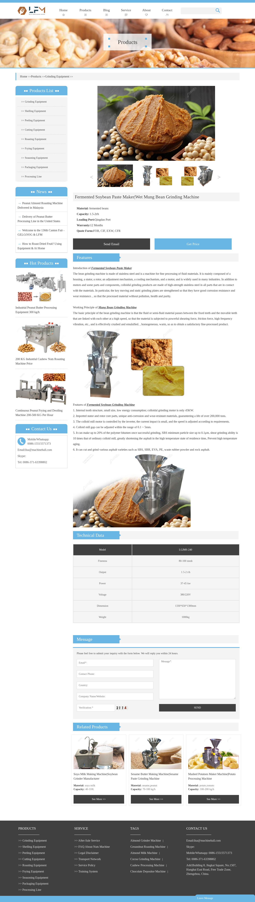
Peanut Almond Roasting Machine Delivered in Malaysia (40, 205)
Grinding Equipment (57, 76)
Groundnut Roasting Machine (147, 846)
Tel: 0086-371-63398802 (32, 462)
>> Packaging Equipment (34, 167)
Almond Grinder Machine (145, 840)
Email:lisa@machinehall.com (35, 449)
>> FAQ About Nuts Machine (92, 846)
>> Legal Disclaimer (86, 852)
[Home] (31, 10)
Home (63, 10)
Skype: (22, 456)
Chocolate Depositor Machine (148, 871)
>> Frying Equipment (32, 148)
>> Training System (86, 871)
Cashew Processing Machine (147, 865)
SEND (197, 707)
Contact (167, 10)
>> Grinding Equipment (34, 101)
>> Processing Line (31, 176)
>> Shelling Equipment (33, 111)
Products (85, 10)
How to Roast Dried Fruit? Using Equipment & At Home (40, 245)
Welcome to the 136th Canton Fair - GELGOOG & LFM (41, 232)
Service (126, 10)
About (146, 10)
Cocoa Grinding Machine (145, 859)
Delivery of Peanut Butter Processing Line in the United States (39, 218)
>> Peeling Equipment (33, 120)
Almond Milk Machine (143, 852)
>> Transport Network (87, 859)
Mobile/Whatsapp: (39, 441)
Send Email (111, 244)
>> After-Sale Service (87, 840)
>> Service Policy (84, 865)
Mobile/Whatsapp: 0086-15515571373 (209, 852)
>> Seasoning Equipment (34, 157)
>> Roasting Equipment (33, 139)
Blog (106, 10)
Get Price (193, 244)
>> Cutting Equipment (33, 129)
